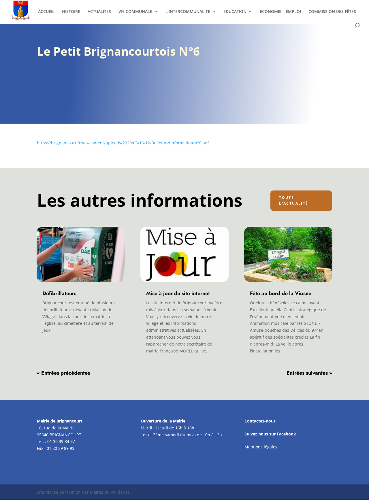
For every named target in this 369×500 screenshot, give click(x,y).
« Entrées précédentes (63, 373)
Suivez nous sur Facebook (270, 434)
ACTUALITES (99, 12)
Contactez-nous (260, 421)
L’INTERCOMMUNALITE (187, 12)
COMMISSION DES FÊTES (332, 12)
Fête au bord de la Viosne (280, 293)
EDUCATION (234, 12)
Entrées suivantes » (309, 373)
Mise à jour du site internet (178, 293)
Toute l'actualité (293, 200)
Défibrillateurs (59, 293)
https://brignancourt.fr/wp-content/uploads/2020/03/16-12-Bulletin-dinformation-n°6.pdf (123, 143)
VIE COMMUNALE (135, 12)
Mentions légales (260, 447)
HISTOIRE (71, 12)
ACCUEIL (46, 12)
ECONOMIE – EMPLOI (280, 12)
